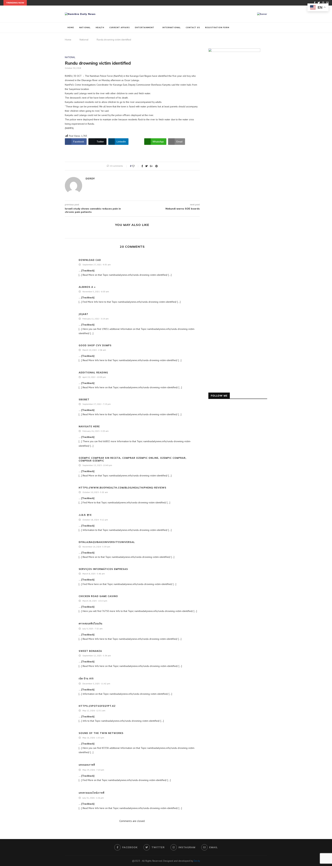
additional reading (93, 372)
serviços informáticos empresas (103, 569)
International (171, 27)
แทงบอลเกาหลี (87, 764)
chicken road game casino (98, 596)
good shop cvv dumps (95, 345)
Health (100, 27)
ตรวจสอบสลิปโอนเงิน (90, 623)
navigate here (89, 426)
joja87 (83, 314)
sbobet (84, 399)
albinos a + (87, 287)
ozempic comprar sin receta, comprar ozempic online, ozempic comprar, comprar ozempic (132, 459)
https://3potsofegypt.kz (97, 706)
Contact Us (193, 27)
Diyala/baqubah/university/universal (107, 542)
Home (70, 27)
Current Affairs (119, 27)
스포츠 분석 (85, 514)
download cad (90, 260)
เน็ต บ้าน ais (86, 678)
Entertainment (144, 27)
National (84, 27)
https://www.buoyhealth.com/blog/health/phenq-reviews (122, 487)
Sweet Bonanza (90, 651)
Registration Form (217, 27)
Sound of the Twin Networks (101, 733)
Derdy (90, 178)
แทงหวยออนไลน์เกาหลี (91, 792)
